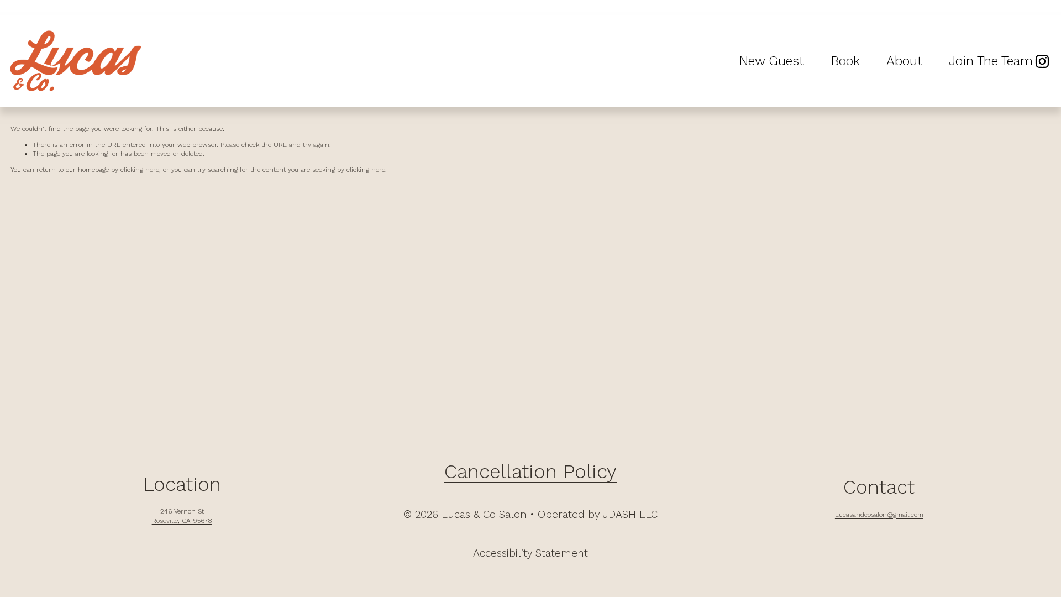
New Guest (771, 61)
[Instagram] (1042, 61)
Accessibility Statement (530, 553)
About (904, 61)
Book (845, 61)
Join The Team (991, 61)
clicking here (139, 170)
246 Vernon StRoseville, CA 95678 (182, 516)
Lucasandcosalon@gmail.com (879, 515)
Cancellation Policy (530, 472)
